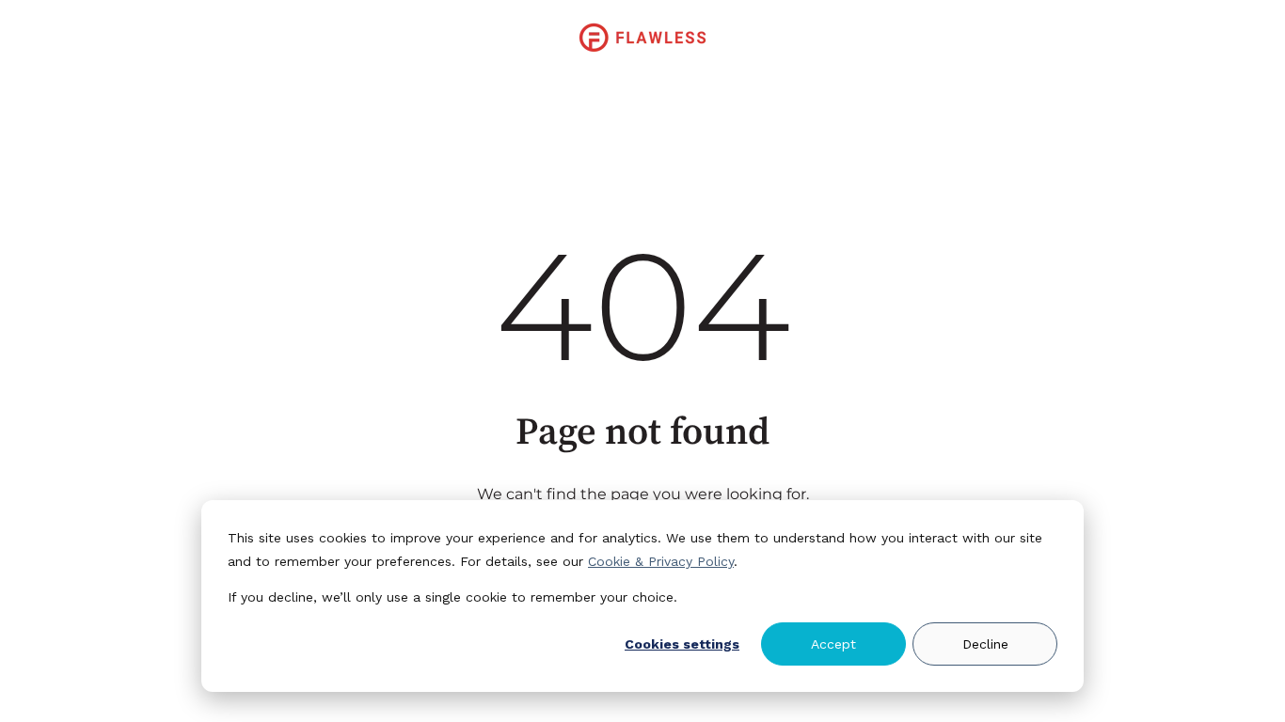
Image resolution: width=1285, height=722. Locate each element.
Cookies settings (682, 643)
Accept (833, 643)
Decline (985, 643)
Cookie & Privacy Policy (661, 561)
